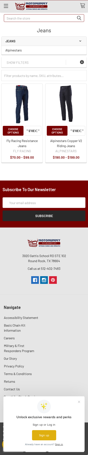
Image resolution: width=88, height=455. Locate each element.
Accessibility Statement (21, 318)
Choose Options (13, 130)
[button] (82, 62)
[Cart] (84, 6)
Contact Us (12, 389)
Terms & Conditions (18, 374)
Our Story (10, 358)
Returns (9, 381)
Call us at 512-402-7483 (44, 268)
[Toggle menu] (6, 6)
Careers (9, 338)
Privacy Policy (14, 366)
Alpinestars (13, 50)
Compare (33, 131)
